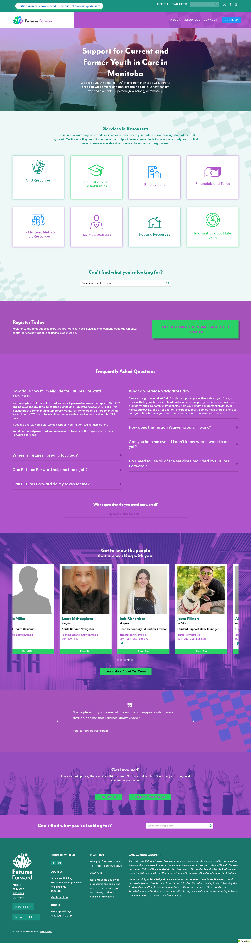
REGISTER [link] (162, 4)
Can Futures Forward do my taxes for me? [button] (51, 484)
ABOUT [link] (16, 885)
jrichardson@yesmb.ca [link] (85, 634)
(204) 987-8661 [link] (111, 861)
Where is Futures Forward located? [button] (45, 455)
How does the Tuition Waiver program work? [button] (170, 427)
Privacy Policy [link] (46, 931)
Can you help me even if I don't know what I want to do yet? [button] (179, 444)
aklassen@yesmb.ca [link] (200, 634)
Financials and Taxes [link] (212, 184)
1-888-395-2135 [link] (112, 865)
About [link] (175, 20)
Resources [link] (191, 20)
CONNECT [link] (18, 897)
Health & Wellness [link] (96, 235)
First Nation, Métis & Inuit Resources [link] (38, 234)
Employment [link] (154, 185)
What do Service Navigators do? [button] (159, 391)
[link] (32, 23)
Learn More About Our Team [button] (125, 671)
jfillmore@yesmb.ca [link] (141, 634)
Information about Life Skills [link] (212, 235)
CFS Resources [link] (38, 180)
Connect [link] (210, 20)
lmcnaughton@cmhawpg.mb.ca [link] (33, 634)
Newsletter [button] (26, 917)
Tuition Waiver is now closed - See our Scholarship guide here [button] (59, 6)
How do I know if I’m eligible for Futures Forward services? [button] (56, 393)
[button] (224, 4)
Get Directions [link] (59, 897)
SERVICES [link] (18, 889)
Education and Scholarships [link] (96, 184)
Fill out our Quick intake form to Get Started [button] (196, 329)
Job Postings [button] (108, 797)
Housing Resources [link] (154, 234)
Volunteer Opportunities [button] (150, 797)
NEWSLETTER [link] (179, 4)
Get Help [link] (231, 20)
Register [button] (23, 907)
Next (190, 721)
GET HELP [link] (18, 893)
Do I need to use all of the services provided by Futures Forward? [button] (179, 463)
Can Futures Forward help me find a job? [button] (50, 469)
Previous (60, 721)
